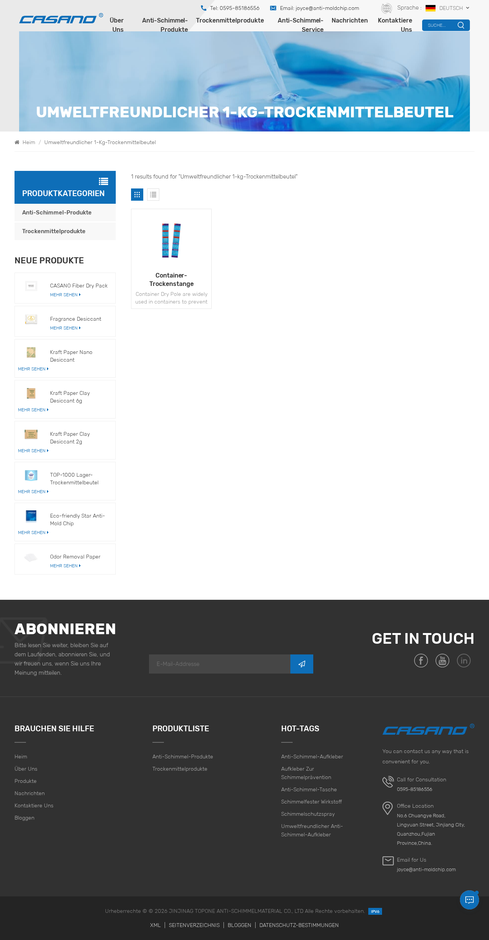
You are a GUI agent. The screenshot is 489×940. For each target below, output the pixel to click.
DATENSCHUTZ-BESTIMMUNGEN (299, 925)
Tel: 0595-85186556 (234, 8)
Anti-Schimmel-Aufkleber (312, 756)
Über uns (117, 25)
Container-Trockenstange (171, 279)
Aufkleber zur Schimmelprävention (306, 773)
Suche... (437, 25)
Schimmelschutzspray (308, 813)
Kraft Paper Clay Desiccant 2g (70, 437)
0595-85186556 (414, 789)
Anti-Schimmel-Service (301, 25)
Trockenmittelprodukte (230, 20)
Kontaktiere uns (395, 25)
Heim (28, 142)
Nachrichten (350, 20)
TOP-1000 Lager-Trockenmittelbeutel (74, 478)
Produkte (26, 781)
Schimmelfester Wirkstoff (311, 801)
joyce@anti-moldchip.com (426, 869)
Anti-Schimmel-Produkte (165, 25)
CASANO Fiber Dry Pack (79, 285)
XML (155, 925)
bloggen (24, 817)
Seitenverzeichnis (194, 925)
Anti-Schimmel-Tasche (309, 789)
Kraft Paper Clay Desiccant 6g (70, 397)
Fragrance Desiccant (75, 318)
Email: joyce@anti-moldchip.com (319, 8)
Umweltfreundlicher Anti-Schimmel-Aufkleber (312, 830)
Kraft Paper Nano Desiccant (71, 356)
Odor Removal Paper (75, 556)
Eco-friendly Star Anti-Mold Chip (77, 519)
